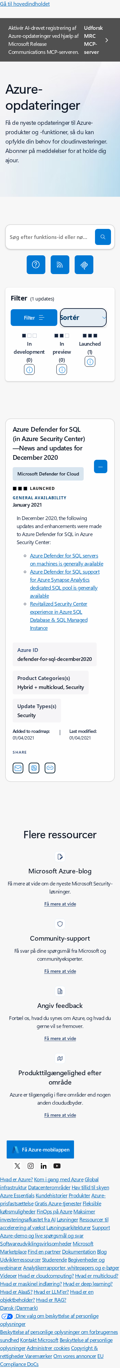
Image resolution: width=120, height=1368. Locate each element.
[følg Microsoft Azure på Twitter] (17, 1165)
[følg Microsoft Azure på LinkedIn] (44, 1165)
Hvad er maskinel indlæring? (31, 1283)
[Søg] (103, 237)
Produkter (79, 1195)
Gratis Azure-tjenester (58, 1203)
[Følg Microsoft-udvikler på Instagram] (31, 1165)
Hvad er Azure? (16, 1179)
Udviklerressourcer (20, 1259)
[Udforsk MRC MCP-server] (84, 264)
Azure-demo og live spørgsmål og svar (42, 1235)
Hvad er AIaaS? (16, 1291)
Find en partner (44, 1251)
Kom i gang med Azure (58, 1179)
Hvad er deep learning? (88, 1283)
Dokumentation (79, 1251)
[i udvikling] (29, 369)
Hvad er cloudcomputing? (46, 1275)
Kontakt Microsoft (39, 1339)
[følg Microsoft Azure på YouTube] (57, 1165)
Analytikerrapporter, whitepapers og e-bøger (71, 1267)
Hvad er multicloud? (96, 1275)
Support (101, 1227)
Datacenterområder (49, 1187)
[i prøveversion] (61, 369)
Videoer (8, 1275)
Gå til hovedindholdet (25, 3)
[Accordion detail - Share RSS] (34, 768)
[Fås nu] (90, 361)
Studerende (54, 1259)
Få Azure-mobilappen (45, 1149)
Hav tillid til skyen (90, 1187)
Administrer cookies (48, 1347)
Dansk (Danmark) (19, 1307)
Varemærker (38, 1355)
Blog (102, 1251)
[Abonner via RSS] (60, 264)
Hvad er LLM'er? (51, 1291)
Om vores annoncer (74, 1355)
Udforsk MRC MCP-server (93, 39)
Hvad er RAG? (51, 1299)
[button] (36, 264)
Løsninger (67, 1219)
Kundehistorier (51, 1195)
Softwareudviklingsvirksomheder (36, 1243)
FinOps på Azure (54, 1211)
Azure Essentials (17, 1195)
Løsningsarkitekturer (68, 1227)
